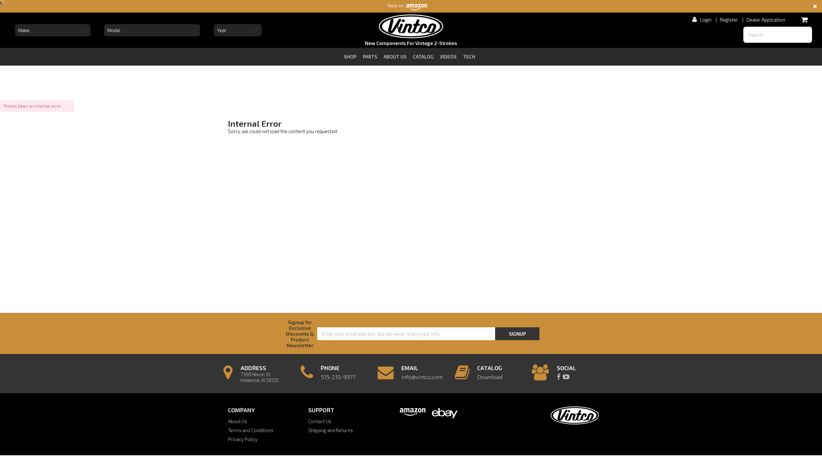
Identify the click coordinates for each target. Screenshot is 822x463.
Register (729, 20)
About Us (237, 421)
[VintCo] (411, 27)
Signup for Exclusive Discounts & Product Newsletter (300, 333)
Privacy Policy (243, 439)
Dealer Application (766, 20)
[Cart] (804, 20)
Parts (370, 56)
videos (448, 56)
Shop (350, 56)
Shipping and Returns (330, 430)
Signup (517, 334)
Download (490, 376)
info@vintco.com (422, 376)
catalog (423, 56)
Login (706, 20)
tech (469, 56)
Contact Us (319, 421)
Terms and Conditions (251, 430)
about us (395, 56)
